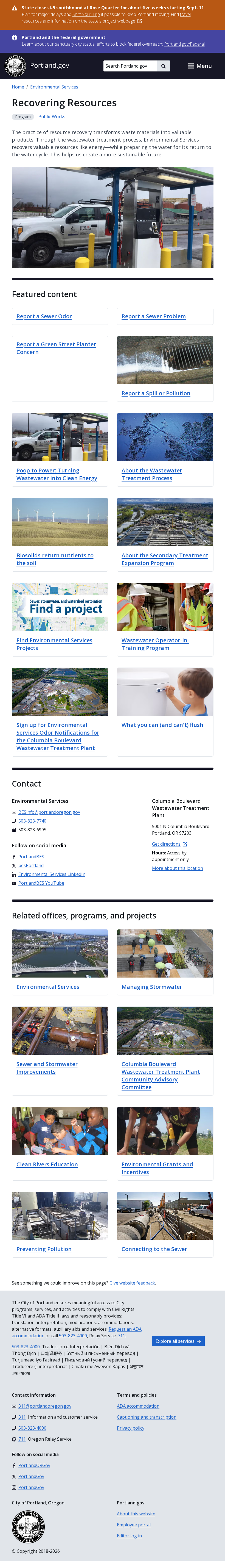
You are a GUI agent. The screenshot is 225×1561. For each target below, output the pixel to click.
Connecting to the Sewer (154, 1249)
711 (121, 1336)
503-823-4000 (73, 1336)
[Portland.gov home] (36, 66)
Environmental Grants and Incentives (157, 1168)
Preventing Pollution (44, 1249)
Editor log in (129, 1536)
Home (18, 87)
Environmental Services (54, 87)
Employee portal (134, 1525)
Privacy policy (130, 1428)
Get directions (166, 844)
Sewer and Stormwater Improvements (47, 1067)
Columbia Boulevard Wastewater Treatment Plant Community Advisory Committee (161, 1075)
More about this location (177, 868)
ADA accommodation (138, 1406)
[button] (200, 66)
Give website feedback (132, 1283)
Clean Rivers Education (47, 1164)
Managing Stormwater (152, 986)
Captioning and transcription (146, 1417)
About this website (136, 1514)
